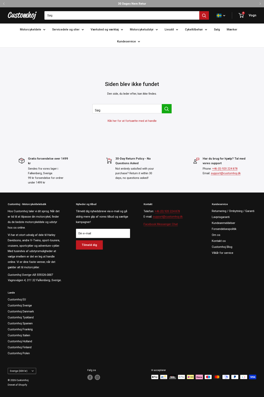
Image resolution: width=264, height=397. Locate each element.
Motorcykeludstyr (142, 29)
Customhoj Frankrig (20, 329)
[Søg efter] (204, 15)
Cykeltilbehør (194, 29)
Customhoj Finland (20, 347)
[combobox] (121, 15)
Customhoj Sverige (20, 305)
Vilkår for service (222, 253)
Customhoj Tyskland (21, 317)
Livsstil (169, 29)
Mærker (232, 29)
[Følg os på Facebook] (90, 377)
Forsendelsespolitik (224, 229)
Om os (216, 235)
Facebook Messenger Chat (161, 224)
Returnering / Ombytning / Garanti (233, 211)
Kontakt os (219, 241)
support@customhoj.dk (226, 173)
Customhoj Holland (20, 341)
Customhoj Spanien (20, 323)
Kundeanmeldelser (223, 223)
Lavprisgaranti (221, 217)
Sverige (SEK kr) (18, 370)
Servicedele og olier (66, 29)
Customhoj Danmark (21, 311)
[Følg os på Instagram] (97, 377)
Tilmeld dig (89, 245)
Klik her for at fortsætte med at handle (132, 121)
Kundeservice (126, 41)
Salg (217, 29)
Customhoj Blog (222, 247)
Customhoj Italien (19, 335)
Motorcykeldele (30, 29)
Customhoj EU (17, 299)
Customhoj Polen (19, 353)
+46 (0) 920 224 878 (225, 168)
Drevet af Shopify (17, 384)
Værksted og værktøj (105, 29)
